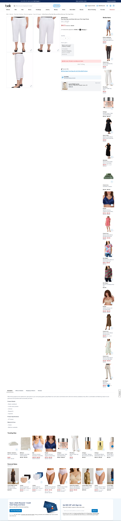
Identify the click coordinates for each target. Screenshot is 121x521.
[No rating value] (64, 22)
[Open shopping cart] (114, 6)
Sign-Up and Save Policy (79, 513)
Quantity (63, 35)
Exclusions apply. (96, 513)
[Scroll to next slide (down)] (108, 386)
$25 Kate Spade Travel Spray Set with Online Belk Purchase (74, 71)
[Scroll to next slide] (112, 446)
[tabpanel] (60, 412)
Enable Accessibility (111, 1)
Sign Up (95, 510)
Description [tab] (10, 390)
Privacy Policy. (89, 513)
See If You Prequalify (16, 510)
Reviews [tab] (40, 390)
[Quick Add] (112, 34)
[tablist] (60, 390)
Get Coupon (36, 1)
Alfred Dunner (64, 17)
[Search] (14, 6)
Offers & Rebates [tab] (19, 390)
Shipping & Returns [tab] (30, 390)
